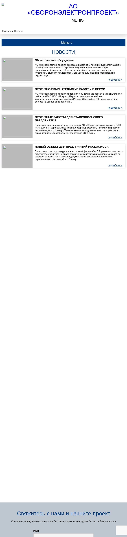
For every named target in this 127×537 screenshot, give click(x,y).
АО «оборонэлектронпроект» (73, 9)
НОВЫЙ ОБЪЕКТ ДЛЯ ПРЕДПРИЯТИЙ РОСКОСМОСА (72, 146)
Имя (36, 530)
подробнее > (115, 79)
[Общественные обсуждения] (17, 69)
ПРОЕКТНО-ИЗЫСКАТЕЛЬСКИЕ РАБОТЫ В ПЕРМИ (70, 89)
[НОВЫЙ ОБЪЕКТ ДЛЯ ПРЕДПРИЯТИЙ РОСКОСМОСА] (17, 156)
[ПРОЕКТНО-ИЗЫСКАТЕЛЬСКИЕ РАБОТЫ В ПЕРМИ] (17, 98)
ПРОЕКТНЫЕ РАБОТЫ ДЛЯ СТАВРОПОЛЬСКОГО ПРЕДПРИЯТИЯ (69, 119)
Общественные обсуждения (54, 60)
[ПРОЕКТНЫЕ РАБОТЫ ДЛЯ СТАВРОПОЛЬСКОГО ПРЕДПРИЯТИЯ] (17, 126)
